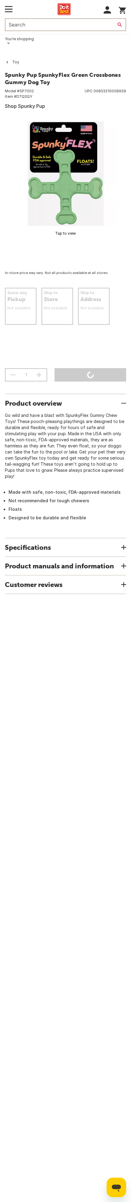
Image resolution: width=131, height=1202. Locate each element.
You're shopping (19, 39)
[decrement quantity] (13, 375)
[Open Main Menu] (8, 9)
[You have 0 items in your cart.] (122, 9)
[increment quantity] (39, 375)
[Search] (119, 24)
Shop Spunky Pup (25, 106)
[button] (107, 10)
